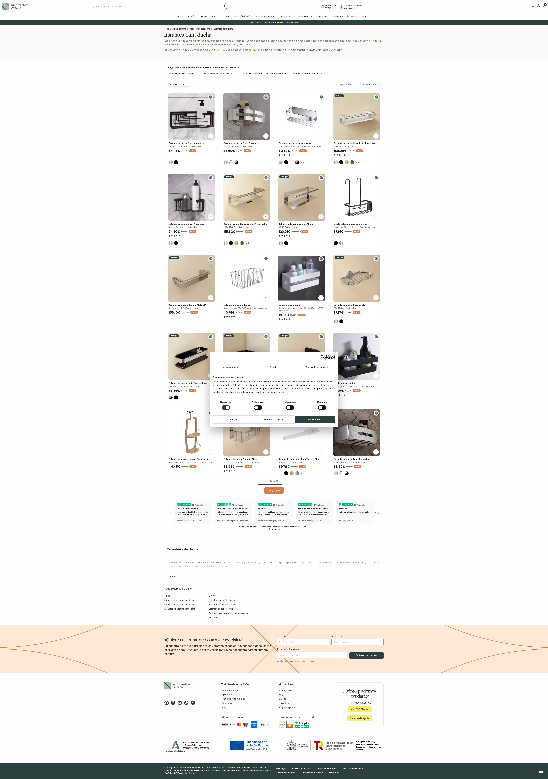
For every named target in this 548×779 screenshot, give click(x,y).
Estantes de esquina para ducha (179, 609)
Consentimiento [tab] (231, 367)
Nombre (281, 636)
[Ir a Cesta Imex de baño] (301, 278)
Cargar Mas (274, 490)
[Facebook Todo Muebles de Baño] (167, 703)
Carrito (282, 698)
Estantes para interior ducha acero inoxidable (264, 73)
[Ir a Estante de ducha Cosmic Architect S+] (356, 116)
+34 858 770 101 (360, 709)
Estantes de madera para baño (223, 604)
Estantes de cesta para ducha (183, 73)
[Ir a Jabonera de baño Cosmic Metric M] (191, 278)
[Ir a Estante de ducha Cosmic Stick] (246, 432)
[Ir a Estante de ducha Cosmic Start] (356, 278)
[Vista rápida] (210, 136)
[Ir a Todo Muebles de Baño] (188, 685)
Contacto (226, 703)
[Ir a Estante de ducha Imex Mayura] (301, 116)
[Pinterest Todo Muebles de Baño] (187, 703)
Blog (223, 707)
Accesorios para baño (200, 29)
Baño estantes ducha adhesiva (307, 73)
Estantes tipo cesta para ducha (179, 600)
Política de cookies (327, 768)
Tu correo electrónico (288, 649)
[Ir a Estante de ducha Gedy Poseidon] (246, 116)
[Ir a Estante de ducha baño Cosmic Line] (191, 356)
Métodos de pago (287, 773)
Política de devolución (312, 773)
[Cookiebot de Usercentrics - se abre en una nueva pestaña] (322, 357)
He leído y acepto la (297, 661)
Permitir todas (315, 419)
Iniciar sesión (286, 690)
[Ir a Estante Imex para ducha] (246, 278)
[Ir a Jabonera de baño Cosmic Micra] (301, 197)
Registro (283, 694)
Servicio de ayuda (359, 718)
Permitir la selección (274, 419)
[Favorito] (210, 97)
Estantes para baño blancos (222, 600)
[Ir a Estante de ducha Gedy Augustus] (191, 116)
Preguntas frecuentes (233, 698)
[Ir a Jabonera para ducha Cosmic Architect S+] (246, 197)
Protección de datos (302, 768)
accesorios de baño (222, 562)
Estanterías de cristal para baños (220, 73)
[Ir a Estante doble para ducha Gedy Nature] (191, 432)
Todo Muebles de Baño (175, 29)
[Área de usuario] (538, 5)
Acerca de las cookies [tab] (317, 367)
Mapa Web (334, 773)
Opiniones (227, 694)
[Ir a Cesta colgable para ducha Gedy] (356, 197)
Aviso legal (280, 768)
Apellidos (336, 636)
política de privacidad (305, 661)
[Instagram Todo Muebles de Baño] (174, 703)
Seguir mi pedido (288, 707)
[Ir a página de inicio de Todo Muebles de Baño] (46, 6)
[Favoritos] (533, 6)
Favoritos (284, 703)
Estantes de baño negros (221, 609)
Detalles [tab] (274, 367)
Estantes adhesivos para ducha (179, 604)
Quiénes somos (230, 690)
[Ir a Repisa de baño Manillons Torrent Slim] (301, 432)
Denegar (233, 419)
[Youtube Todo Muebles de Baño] (181, 703)
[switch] (258, 407)
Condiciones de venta (352, 768)
